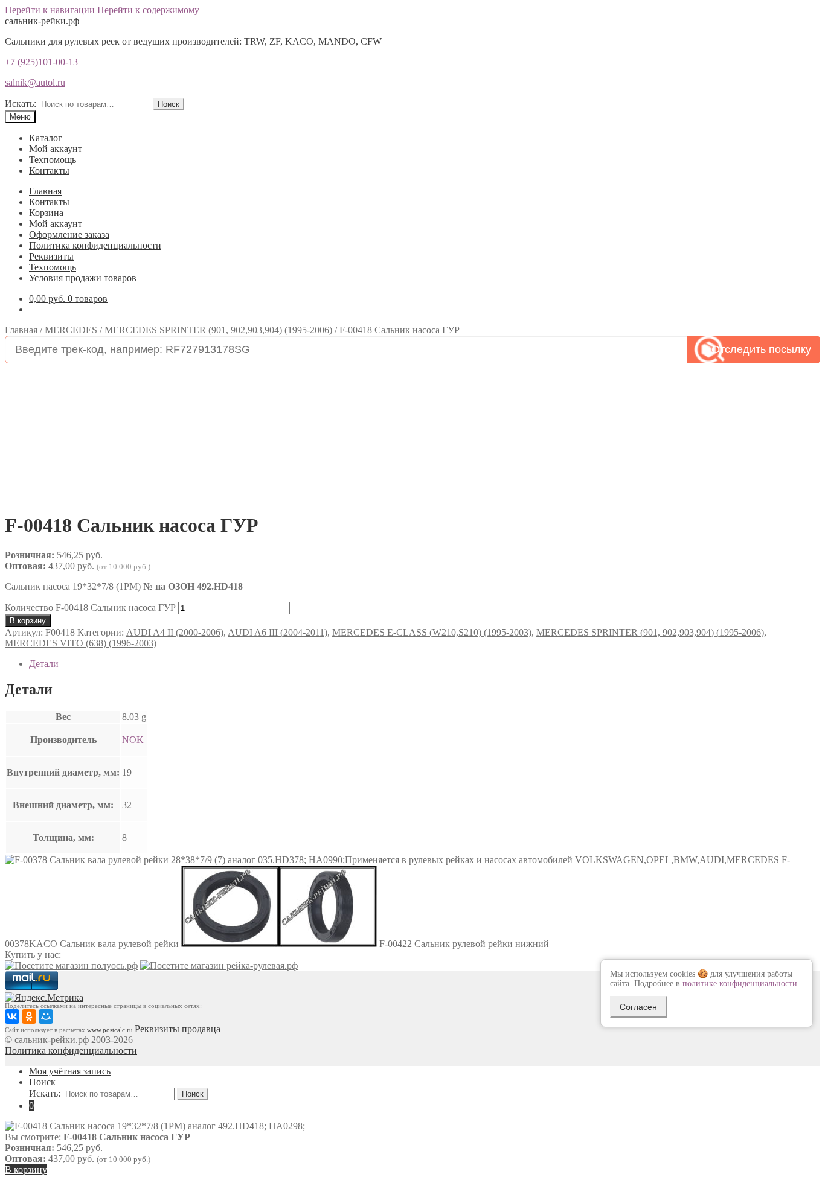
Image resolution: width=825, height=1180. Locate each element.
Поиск (168, 104)
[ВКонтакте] (12, 1016)
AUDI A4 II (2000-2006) (174, 632)
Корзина (46, 213)
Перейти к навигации (50, 10)
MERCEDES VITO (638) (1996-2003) (80, 643)
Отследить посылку (761, 349)
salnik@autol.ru (35, 82)
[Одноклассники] (29, 1016)
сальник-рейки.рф (42, 21)
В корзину (28, 620)
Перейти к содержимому (148, 10)
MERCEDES (71, 330)
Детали (44, 664)
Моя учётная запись (70, 1071)
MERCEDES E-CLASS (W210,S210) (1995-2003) (431, 632)
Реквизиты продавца (177, 1029)
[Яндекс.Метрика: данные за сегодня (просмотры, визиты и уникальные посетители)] (44, 997)
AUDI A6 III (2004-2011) (277, 632)
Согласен (638, 1007)
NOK (133, 740)
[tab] (424, 664)
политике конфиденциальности (739, 983)
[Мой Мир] (46, 1016)
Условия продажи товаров (82, 278)
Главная (45, 191)
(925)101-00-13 (41, 62)
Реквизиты (51, 256)
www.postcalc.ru (111, 1030)
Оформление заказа (69, 234)
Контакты (49, 170)
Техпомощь (52, 160)
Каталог (45, 138)
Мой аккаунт (55, 149)
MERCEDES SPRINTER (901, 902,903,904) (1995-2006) (218, 330)
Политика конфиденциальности (95, 245)
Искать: (20, 103)
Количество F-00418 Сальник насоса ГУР (90, 607)
